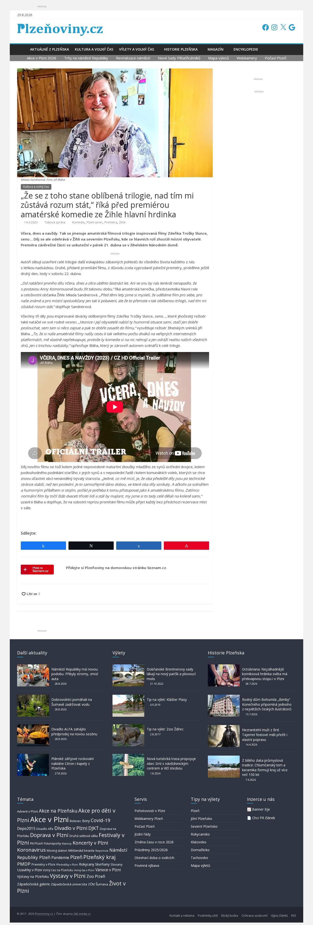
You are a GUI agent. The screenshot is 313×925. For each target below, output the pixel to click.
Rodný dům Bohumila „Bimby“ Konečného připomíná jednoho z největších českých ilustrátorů (266, 704)
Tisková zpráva (55, 222)
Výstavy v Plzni (68, 875)
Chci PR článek (263, 817)
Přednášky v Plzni (67, 864)
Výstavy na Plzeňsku (33, 876)
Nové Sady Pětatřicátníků (179, 57)
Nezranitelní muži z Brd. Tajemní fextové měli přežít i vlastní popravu (264, 734)
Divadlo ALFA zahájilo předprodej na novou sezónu (74, 731)
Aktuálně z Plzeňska (49, 49)
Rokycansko (200, 834)
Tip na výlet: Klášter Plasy (167, 699)
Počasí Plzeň (275, 57)
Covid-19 (100, 820)
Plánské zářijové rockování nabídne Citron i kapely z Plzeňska (72, 763)
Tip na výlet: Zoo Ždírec (165, 729)
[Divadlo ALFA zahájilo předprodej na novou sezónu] (33, 726)
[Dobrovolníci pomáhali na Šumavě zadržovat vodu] (33, 697)
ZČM (91, 884)
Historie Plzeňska (181, 49)
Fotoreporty (52, 843)
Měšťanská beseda (81, 850)
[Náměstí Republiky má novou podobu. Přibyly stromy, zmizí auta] (33, 666)
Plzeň (76, 857)
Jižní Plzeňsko (201, 818)
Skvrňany (102, 864)
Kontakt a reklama (181, 916)
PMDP (24, 864)
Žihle (122, 222)
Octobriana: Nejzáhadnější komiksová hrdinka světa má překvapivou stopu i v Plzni (264, 674)
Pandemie (60, 857)
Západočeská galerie (33, 884)
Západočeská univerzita (69, 884)
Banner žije (261, 809)
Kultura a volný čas (94, 49)
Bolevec (75, 821)
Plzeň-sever (94, 222)
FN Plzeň (36, 843)
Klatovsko (198, 842)
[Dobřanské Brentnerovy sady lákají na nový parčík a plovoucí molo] (128, 666)
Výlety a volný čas (136, 49)
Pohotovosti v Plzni (149, 810)
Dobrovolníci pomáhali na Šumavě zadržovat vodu (71, 702)
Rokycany (86, 864)
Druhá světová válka (83, 836)
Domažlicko (200, 850)
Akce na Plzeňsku (58, 810)
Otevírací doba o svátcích (154, 857)
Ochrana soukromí (255, 916)
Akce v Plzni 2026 (41, 57)
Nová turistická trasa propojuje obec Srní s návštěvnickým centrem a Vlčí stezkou (171, 763)
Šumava (102, 884)
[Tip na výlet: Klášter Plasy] (128, 697)
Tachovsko (199, 857)
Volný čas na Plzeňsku (58, 870)
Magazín (216, 49)
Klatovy (67, 843)
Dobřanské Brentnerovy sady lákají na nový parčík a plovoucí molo (171, 674)
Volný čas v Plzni (84, 870)
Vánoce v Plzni (108, 869)
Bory (86, 820)
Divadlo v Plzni (70, 828)
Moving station (57, 850)
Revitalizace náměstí (133, 57)
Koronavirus (31, 849)
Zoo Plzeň (96, 876)
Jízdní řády (142, 834)
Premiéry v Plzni (43, 864)
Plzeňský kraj (99, 856)
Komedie (78, 222)
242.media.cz (82, 913)
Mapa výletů (218, 57)
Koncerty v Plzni (90, 842)
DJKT (93, 828)
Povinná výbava (146, 865)
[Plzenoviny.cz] (22, 49)
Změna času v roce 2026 (154, 842)
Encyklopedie (246, 49)
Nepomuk (101, 850)
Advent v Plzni (27, 811)
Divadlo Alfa (44, 829)
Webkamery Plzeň (148, 818)
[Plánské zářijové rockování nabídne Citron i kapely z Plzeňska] (33, 756)
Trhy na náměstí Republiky (86, 57)
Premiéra (110, 222)
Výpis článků (279, 916)
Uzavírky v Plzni (29, 869)
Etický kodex (229, 916)
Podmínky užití (208, 916)
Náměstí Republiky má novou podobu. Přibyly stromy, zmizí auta (74, 674)
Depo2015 (26, 828)
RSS (293, 916)
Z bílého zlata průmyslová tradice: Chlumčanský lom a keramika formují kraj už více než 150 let (265, 767)
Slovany (117, 864)
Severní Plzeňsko (204, 826)
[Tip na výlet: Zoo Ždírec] (128, 726)
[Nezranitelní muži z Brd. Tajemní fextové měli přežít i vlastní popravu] (224, 727)
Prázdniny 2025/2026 (151, 850)
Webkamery (247, 57)
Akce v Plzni (49, 819)
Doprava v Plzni (49, 834)
